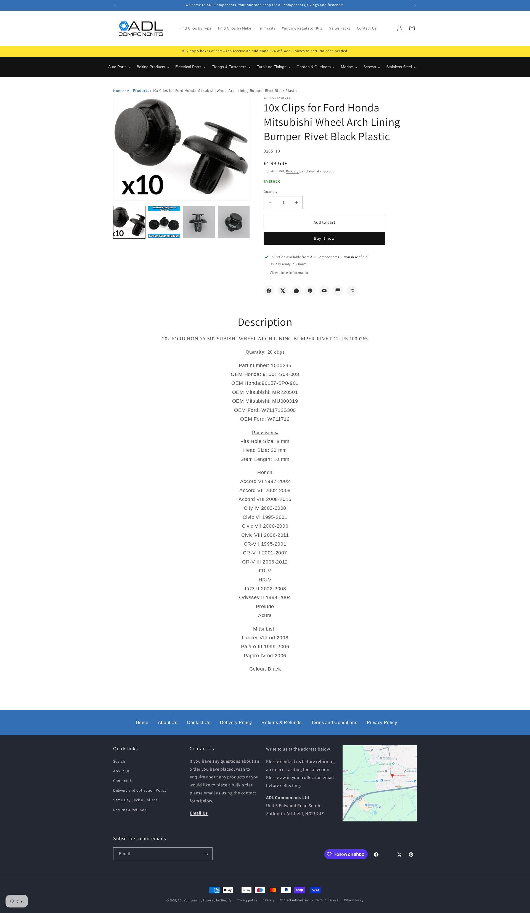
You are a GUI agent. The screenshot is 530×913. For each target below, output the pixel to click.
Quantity (270, 191)
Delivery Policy (236, 722)
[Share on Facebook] (269, 290)
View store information (290, 272)
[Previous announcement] (115, 5)
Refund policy (354, 900)
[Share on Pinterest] (310, 290)
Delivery (292, 171)
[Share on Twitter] (282, 290)
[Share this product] (351, 290)
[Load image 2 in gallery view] (164, 222)
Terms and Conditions (334, 722)
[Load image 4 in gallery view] (234, 222)
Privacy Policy (382, 722)
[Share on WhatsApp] (296, 290)
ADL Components (190, 900)
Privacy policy (247, 900)
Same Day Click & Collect (135, 799)
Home (118, 90)
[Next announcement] (415, 5)
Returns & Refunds (281, 722)
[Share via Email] (324, 290)
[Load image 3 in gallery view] (199, 222)
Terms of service (326, 900)
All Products (138, 90)
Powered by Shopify (217, 900)
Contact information (295, 900)
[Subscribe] (206, 853)
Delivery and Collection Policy (139, 790)
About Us (167, 722)
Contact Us (198, 722)
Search (119, 761)
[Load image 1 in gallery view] (129, 222)
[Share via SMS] (338, 290)
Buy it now (324, 238)
